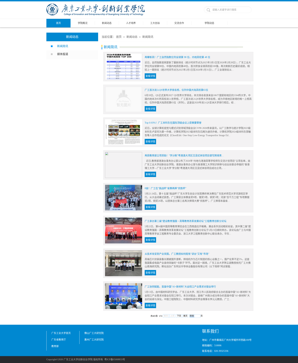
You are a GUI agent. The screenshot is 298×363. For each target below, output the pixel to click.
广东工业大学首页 (61, 333)
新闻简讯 (62, 46)
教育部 (55, 346)
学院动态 (209, 23)
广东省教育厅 (58, 339)
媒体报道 (63, 54)
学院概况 (82, 23)
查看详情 (150, 76)
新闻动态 (107, 23)
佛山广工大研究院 (94, 333)
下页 (179, 316)
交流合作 (179, 23)
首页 (58, 23)
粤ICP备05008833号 (114, 359)
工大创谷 (155, 23)
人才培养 (131, 23)
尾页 (185, 316)
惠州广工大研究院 (94, 339)
